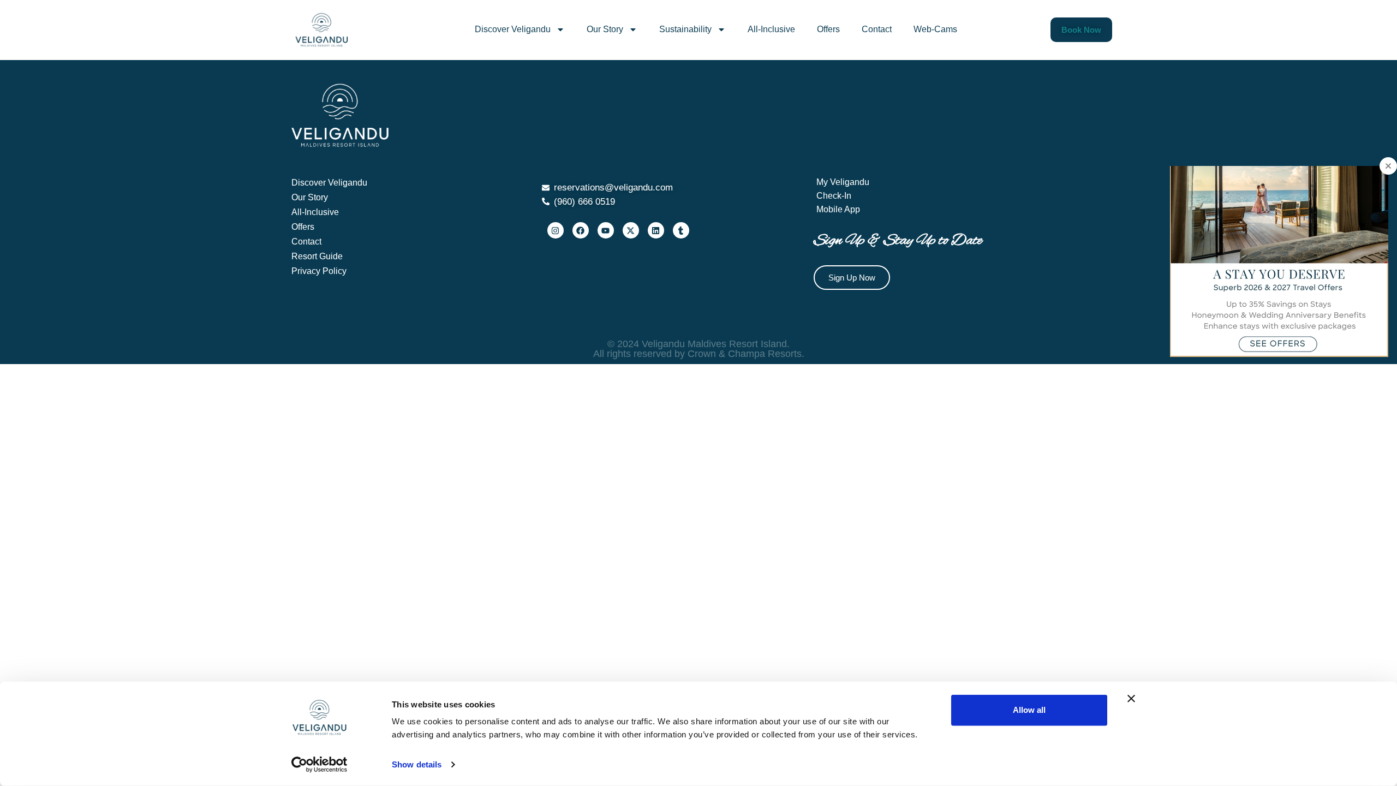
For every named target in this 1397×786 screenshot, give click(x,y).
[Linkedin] (656, 230)
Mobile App (838, 209)
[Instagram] (555, 230)
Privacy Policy (319, 271)
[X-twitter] (631, 230)
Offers (828, 29)
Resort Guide (317, 256)
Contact (877, 29)
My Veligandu (842, 182)
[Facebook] (580, 230)
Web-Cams (935, 29)
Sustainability (685, 29)
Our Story (605, 29)
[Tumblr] (681, 230)
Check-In (833, 195)
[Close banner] (1131, 698)
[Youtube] (606, 230)
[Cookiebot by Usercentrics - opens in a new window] (319, 765)
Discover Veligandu (513, 29)
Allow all (1029, 709)
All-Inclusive (771, 29)
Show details (416, 764)
